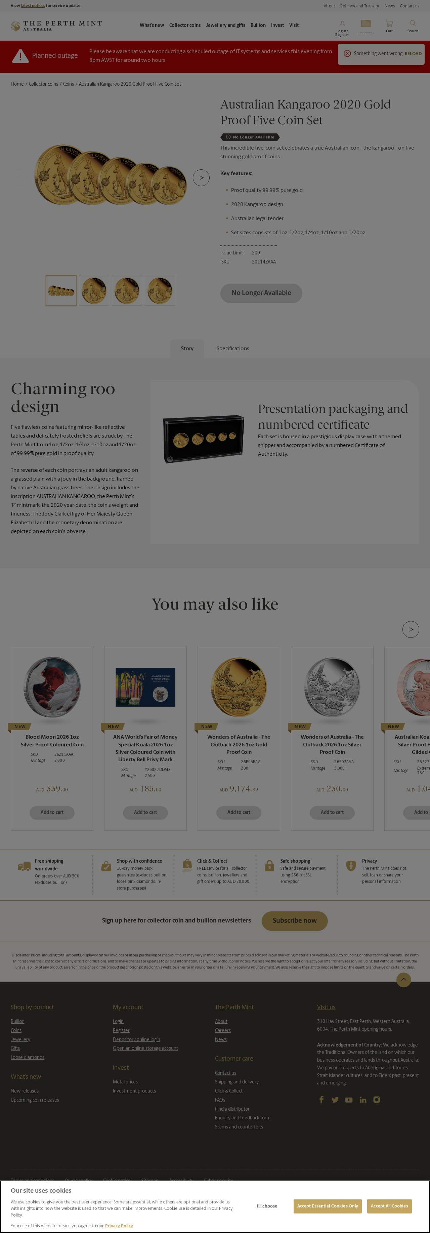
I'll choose (267, 1206)
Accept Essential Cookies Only (327, 1206)
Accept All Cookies (389, 1206)
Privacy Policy (119, 1226)
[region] (215, 1207)
